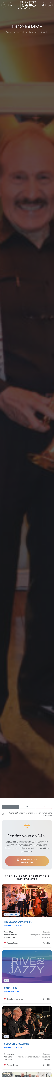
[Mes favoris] (43, 807)
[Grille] (10, 807)
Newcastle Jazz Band (16, 1043)
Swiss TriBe (10, 987)
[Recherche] (10, 4)
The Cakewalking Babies (18, 921)
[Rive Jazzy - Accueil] (27, 5)
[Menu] (50, 4)
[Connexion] (43, 4)
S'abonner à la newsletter (28, 861)
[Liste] (27, 807)
